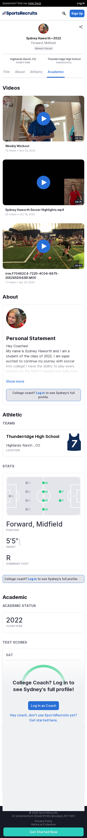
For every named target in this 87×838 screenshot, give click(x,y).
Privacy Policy (43, 821)
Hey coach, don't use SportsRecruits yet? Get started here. (43, 717)
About (20, 72)
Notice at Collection (43, 824)
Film (6, 72)
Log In (80, 3)
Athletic (36, 72)
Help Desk (34, 3)
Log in (40, 393)
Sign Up (77, 13)
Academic (56, 72)
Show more (15, 381)
